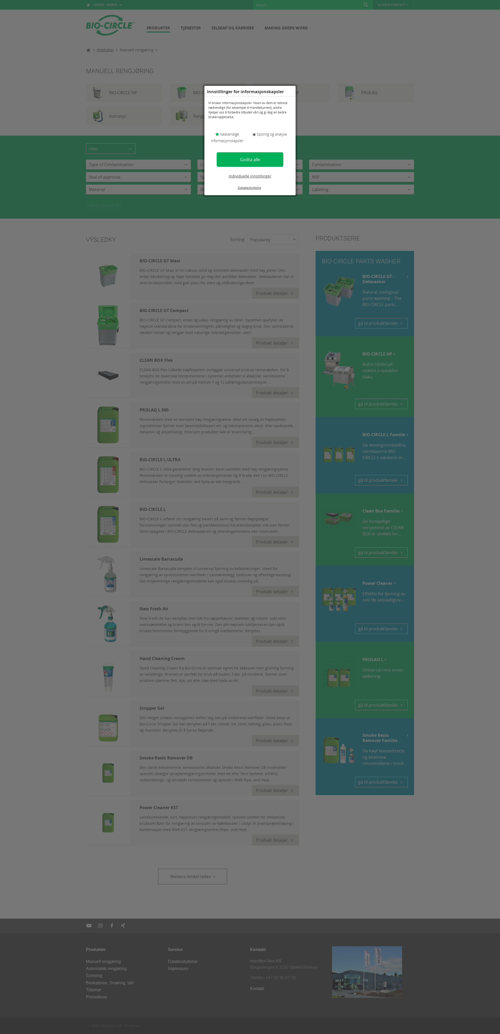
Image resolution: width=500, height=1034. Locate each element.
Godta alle (250, 159)
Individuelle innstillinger (250, 176)
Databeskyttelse (249, 188)
